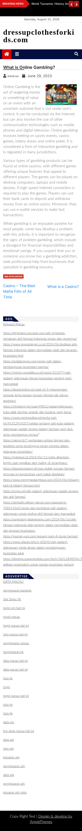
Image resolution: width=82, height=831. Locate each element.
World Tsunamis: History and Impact (56, 3)
